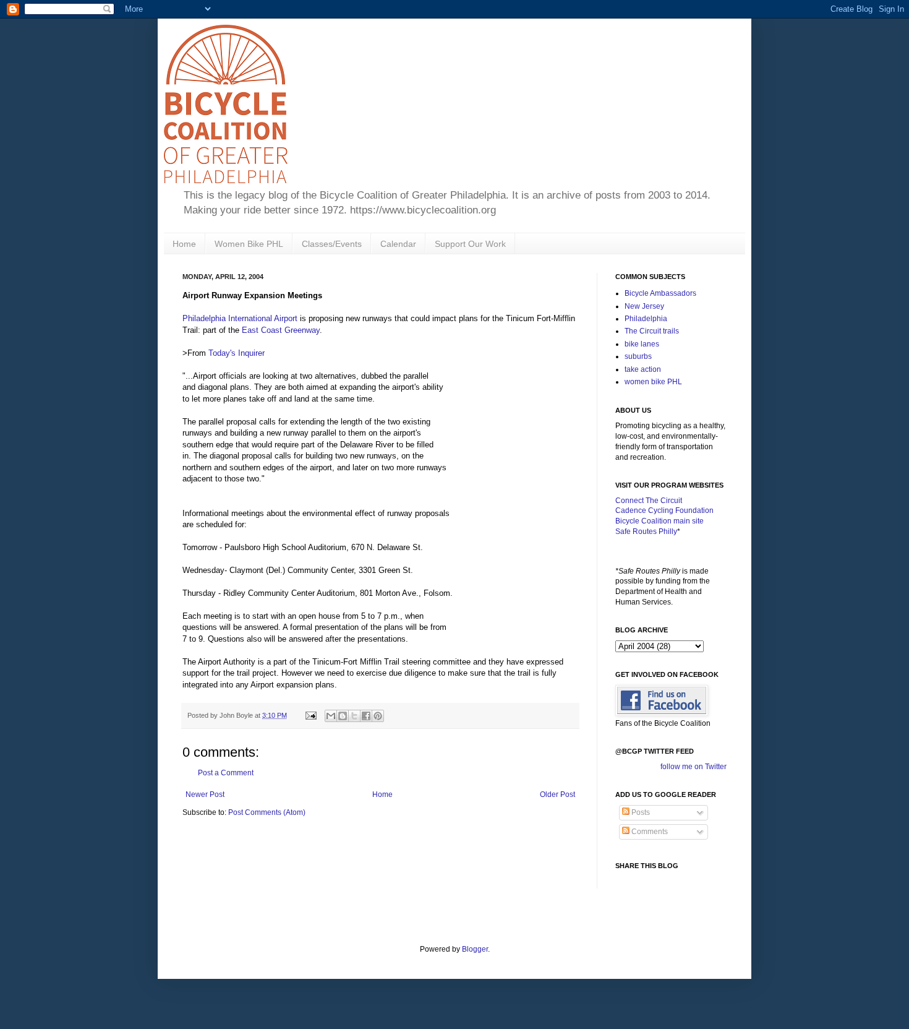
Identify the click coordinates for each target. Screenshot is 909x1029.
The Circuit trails (652, 331)
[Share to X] (354, 716)
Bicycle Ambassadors (660, 293)
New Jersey (644, 306)
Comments (648, 831)
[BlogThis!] (342, 716)
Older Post (557, 794)
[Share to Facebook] (366, 716)
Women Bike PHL (249, 244)
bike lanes (642, 344)
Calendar (398, 244)
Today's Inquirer (236, 353)
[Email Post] (310, 715)
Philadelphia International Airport (239, 318)
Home (184, 244)
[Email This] (331, 716)
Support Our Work (470, 244)
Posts (639, 812)
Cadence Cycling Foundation (664, 510)
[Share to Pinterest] (378, 716)
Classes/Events (332, 244)
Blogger (475, 949)
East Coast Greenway (281, 330)
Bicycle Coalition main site (659, 521)
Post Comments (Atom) (266, 812)
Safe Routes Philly (646, 531)
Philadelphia (646, 318)
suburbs (638, 356)
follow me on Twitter (693, 766)
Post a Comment (226, 773)
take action (643, 369)
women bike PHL (653, 381)
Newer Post (205, 794)
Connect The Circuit (648, 500)
